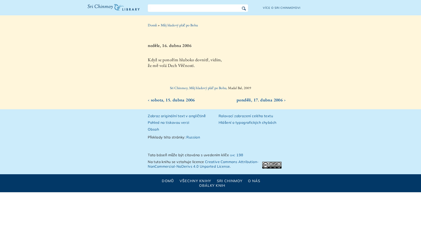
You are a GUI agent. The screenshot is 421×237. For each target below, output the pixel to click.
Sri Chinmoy (230, 181)
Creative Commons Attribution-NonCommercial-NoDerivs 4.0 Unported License (203, 164)
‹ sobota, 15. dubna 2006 (171, 100)
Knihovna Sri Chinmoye (111, 10)
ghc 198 (236, 155)
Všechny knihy (195, 181)
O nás (254, 181)
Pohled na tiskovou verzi (168, 122)
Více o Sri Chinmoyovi (281, 7)
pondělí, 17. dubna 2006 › (261, 100)
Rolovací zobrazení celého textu (246, 116)
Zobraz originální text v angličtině (177, 116)
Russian (193, 137)
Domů (152, 25)
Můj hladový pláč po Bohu (179, 25)
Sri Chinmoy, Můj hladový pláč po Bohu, (199, 88)
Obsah (153, 129)
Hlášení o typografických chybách (248, 122)
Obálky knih (212, 185)
